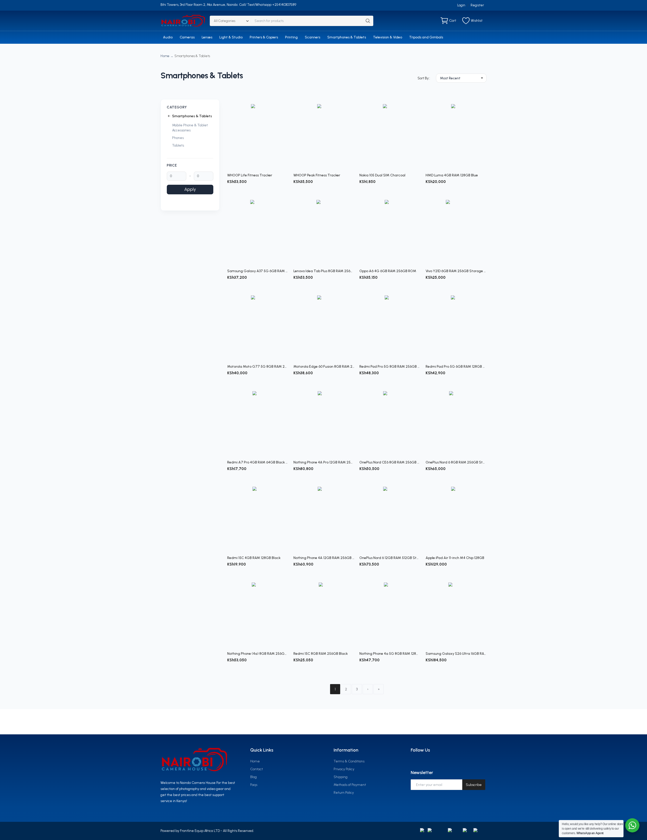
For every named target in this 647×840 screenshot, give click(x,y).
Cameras (187, 37)
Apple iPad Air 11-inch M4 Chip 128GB (455, 558)
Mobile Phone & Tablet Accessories (190, 127)
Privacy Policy (344, 769)
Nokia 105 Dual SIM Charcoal (382, 175)
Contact (256, 769)
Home (164, 56)
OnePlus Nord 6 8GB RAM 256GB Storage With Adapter (456, 462)
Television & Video (387, 37)
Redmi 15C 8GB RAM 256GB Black (320, 653)
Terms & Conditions (349, 761)
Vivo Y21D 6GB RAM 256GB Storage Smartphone (456, 271)
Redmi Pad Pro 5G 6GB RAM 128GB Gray (456, 366)
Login (461, 5)
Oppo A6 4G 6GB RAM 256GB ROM (387, 271)
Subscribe (474, 785)
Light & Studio (231, 37)
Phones (178, 138)
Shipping (341, 777)
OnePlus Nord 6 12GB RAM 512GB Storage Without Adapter (390, 558)
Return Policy (344, 792)
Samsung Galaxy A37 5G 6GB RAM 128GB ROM (257, 271)
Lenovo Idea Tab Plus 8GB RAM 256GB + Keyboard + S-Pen (324, 271)
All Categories (224, 21)
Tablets (178, 145)
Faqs (253, 785)
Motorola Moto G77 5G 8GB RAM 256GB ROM (257, 366)
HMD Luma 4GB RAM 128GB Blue (452, 175)
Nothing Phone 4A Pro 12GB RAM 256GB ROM (324, 462)
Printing (291, 37)
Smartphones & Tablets (346, 37)
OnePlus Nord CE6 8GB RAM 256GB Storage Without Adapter (390, 462)
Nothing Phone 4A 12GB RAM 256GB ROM (324, 558)
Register (477, 5)
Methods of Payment (350, 785)
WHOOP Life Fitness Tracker (249, 175)
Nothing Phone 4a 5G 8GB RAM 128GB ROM (390, 653)
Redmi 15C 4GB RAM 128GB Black (254, 558)
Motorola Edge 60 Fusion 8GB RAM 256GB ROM (324, 366)
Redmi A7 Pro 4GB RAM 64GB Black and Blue (257, 462)
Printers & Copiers (264, 37)
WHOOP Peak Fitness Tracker (316, 175)
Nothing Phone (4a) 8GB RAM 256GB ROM (257, 653)
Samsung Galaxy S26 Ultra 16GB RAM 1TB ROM (456, 653)
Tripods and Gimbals (426, 37)
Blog (253, 777)
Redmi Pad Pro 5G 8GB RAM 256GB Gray (390, 366)
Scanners (312, 37)
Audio (168, 37)
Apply (190, 189)
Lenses (207, 37)
